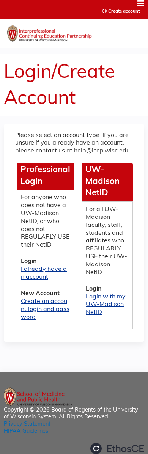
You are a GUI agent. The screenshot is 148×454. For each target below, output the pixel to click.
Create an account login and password (45, 309)
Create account (124, 11)
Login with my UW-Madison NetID (106, 305)
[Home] (74, 31)
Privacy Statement (27, 424)
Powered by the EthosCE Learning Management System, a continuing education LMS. (117, 448)
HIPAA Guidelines (26, 431)
